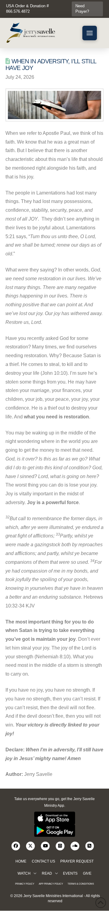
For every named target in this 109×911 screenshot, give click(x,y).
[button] (89, 33)
